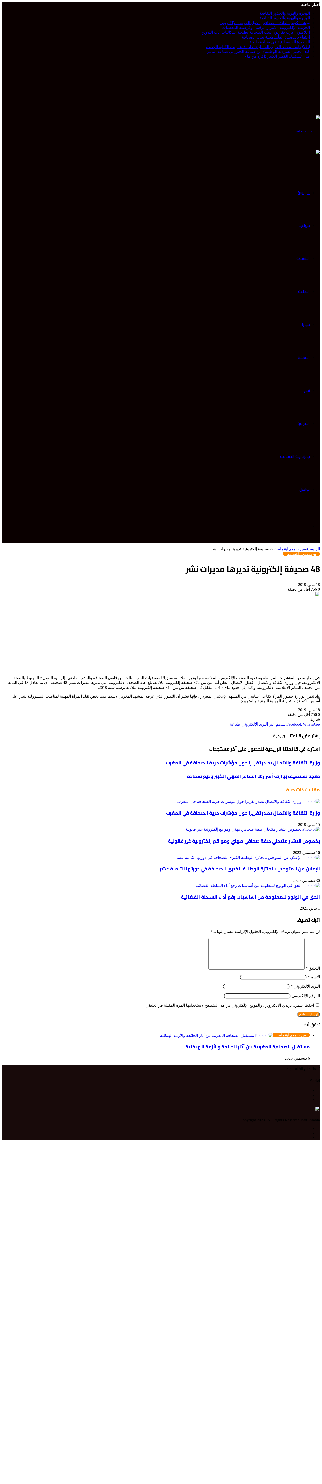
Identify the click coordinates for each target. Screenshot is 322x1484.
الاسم (314, 977)
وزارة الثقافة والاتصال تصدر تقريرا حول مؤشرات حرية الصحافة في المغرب (243, 813)
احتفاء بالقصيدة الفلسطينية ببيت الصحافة (276, 37)
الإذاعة (304, 291)
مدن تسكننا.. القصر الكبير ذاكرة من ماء (277, 56)
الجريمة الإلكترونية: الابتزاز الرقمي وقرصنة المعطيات (266, 27)
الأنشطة (303, 258)
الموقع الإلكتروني (306, 996)
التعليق (313, 968)
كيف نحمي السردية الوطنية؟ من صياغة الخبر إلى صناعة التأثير (258, 51)
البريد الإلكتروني (305, 986)
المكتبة (304, 357)
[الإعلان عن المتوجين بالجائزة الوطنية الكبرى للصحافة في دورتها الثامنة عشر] (248, 857)
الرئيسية (304, 192)
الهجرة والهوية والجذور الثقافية (285, 13)
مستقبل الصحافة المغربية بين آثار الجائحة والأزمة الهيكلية (247, 1046)
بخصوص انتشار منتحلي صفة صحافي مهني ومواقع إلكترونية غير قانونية (244, 840)
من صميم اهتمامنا (290, 549)
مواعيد (304, 225)
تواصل (304, 489)
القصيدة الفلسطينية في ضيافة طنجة (280, 42)
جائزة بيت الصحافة (295, 456)
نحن (307, 390)
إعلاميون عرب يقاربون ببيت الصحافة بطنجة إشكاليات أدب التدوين (255, 32)
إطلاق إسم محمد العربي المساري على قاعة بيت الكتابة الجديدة (258, 47)
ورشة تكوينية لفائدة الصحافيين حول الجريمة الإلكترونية (265, 23)
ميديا (306, 324)
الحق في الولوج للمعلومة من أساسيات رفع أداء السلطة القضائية (250, 897)
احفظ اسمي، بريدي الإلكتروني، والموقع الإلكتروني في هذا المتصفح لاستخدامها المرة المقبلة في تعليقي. (229, 1005)
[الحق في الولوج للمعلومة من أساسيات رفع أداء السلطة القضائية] (258, 885)
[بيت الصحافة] (307, 123)
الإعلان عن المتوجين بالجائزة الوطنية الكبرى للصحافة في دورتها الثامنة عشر (240, 868)
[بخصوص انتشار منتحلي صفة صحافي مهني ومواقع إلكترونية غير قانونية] (252, 829)
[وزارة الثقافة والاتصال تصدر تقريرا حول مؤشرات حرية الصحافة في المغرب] (248, 801)
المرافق (303, 423)
